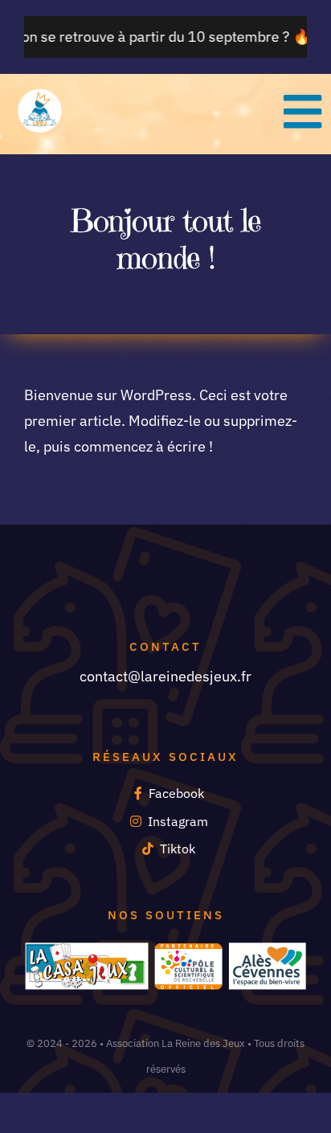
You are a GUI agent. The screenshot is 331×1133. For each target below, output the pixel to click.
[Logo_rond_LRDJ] (40, 94)
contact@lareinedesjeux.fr (165, 676)
